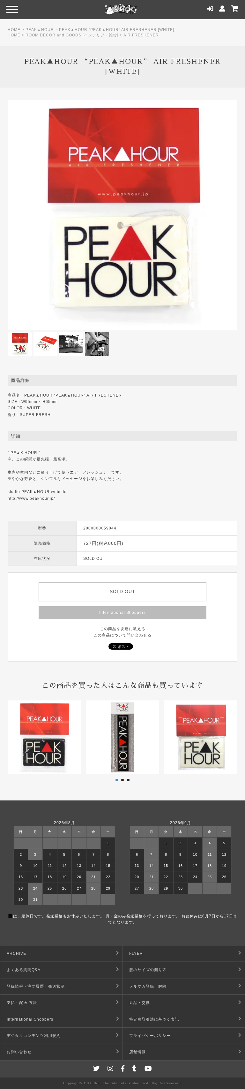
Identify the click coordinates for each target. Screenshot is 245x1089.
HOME (14, 29)
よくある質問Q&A (24, 970)
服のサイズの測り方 (148, 970)
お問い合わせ (19, 1052)
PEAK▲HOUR (40, 29)
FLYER (136, 953)
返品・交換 (139, 1002)
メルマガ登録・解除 (148, 986)
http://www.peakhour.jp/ (31, 498)
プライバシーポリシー (150, 1035)
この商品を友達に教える (122, 629)
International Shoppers (122, 612)
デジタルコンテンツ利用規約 (34, 1035)
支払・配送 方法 (22, 1002)
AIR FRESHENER (141, 35)
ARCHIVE (16, 953)
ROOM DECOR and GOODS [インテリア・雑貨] (72, 35)
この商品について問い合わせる (122, 635)
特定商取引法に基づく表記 (154, 1019)
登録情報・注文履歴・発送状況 (36, 986)
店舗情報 (137, 1052)
